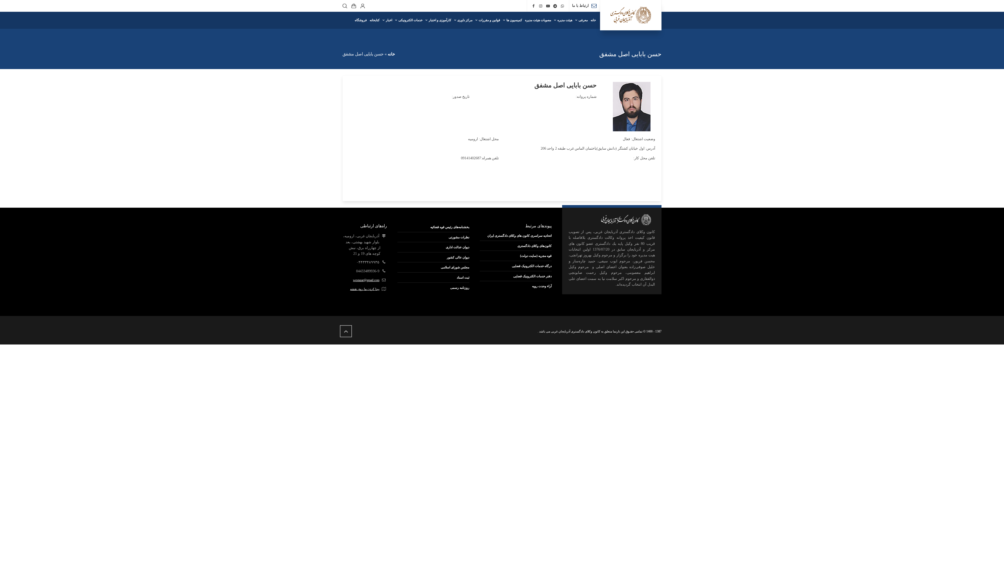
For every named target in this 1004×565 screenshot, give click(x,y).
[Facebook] (533, 6)
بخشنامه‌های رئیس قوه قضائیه (449, 227)
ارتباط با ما (580, 6)
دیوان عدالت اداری (457, 247)
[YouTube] (548, 6)
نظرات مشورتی (459, 237)
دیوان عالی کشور (458, 257)
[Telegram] (555, 6)
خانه (391, 54)
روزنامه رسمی (459, 288)
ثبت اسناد (463, 277)
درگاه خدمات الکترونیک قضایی (532, 266)
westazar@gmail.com (366, 280)
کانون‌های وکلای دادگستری (534, 246)
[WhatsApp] (562, 6)
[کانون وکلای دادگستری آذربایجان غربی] (631, 15)
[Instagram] (540, 6)
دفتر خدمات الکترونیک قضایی (532, 276)
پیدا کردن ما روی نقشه (364, 289)
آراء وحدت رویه (542, 286)
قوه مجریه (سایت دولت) (536, 256)
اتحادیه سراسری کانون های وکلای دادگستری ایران (519, 236)
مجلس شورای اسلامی (455, 267)
